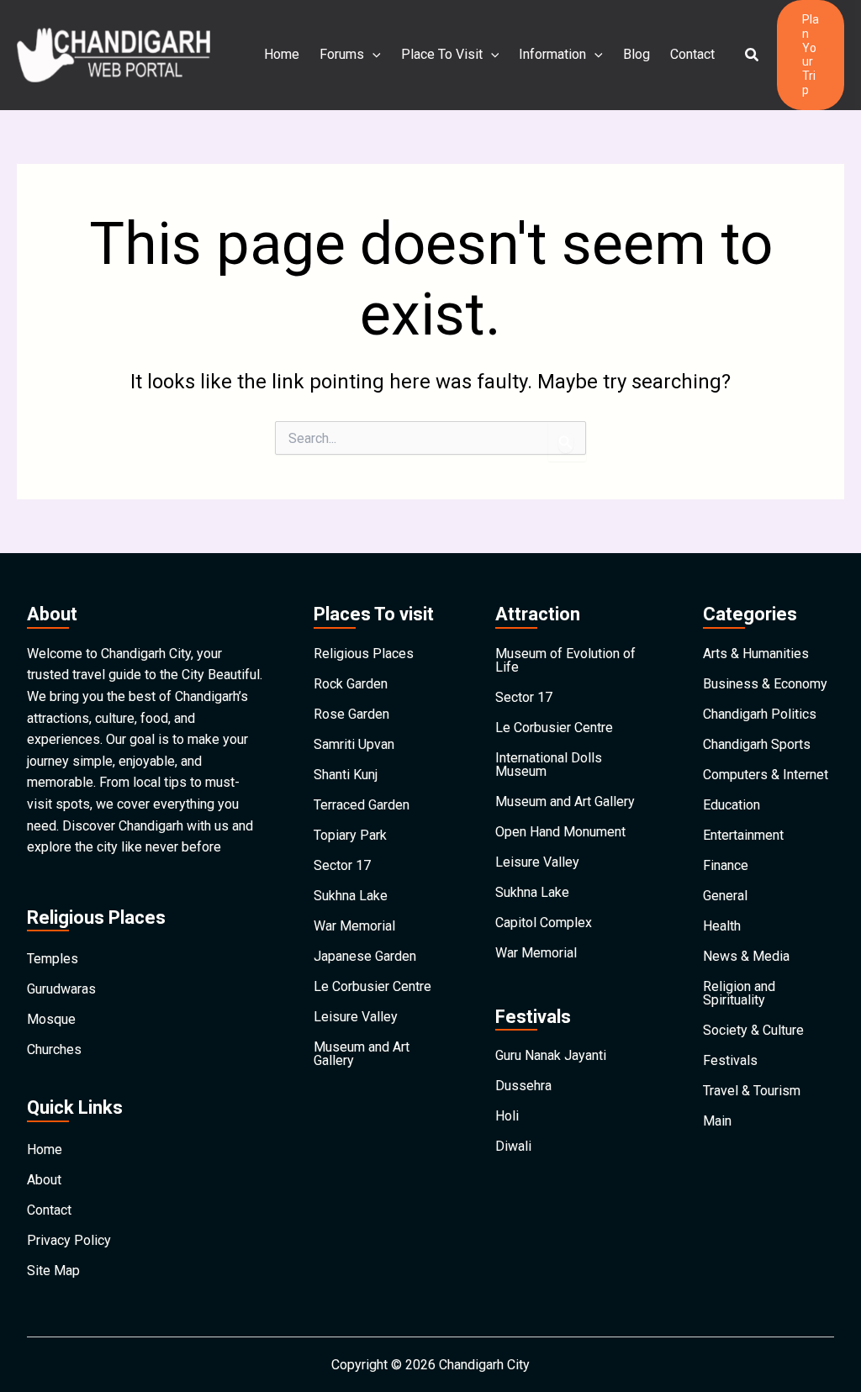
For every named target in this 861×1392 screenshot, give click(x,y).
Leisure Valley (356, 1017)
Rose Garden (351, 714)
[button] (752, 55)
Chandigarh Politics (759, 714)
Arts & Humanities (756, 654)
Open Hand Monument (560, 832)
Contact (692, 54)
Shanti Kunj (346, 775)
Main (717, 1121)
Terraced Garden (361, 805)
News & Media (746, 956)
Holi (507, 1116)
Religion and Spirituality (739, 993)
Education (731, 805)
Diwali (513, 1146)
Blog (636, 54)
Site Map (53, 1271)
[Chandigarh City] (113, 54)
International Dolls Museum (548, 764)
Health (722, 926)
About (44, 1180)
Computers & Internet (765, 775)
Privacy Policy (69, 1240)
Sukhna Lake (351, 896)
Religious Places (364, 654)
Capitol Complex (543, 923)
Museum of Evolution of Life (565, 660)
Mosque (51, 1019)
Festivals (730, 1060)
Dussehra (523, 1086)
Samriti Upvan (354, 744)
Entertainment (743, 835)
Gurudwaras (61, 989)
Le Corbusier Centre (372, 986)
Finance (725, 865)
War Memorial (354, 926)
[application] (372, 55)
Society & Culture (753, 1030)
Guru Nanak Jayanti (550, 1055)
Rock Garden (351, 684)
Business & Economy (765, 684)
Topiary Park (350, 835)
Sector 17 (342, 865)
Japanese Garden (365, 956)
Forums (342, 54)
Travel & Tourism (751, 1091)
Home (281, 54)
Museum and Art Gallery (361, 1053)
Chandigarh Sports (757, 744)
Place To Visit (442, 54)
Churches (54, 1049)
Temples (52, 959)
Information (552, 54)
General (725, 896)
